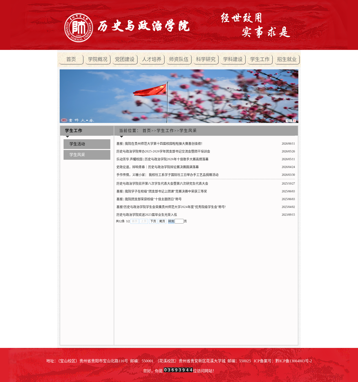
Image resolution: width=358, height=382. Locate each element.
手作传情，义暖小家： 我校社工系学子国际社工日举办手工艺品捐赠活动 (167, 175)
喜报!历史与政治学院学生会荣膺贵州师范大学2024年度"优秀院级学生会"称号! (171, 207)
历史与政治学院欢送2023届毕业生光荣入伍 (146, 214)
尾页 (162, 221)
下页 (153, 221)
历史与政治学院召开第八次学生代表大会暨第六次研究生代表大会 (162, 183)
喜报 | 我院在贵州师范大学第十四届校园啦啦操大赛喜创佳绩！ (160, 143)
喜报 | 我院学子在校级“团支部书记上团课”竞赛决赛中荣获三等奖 (161, 191)
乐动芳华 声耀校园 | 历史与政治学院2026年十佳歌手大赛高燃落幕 (162, 159)
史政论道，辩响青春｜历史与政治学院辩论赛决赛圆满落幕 (157, 167)
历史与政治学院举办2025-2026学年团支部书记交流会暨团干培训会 (163, 151)
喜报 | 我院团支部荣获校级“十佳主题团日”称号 (149, 199)
